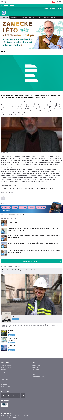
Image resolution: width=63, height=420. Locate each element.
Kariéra (34, 372)
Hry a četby (5, 207)
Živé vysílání (40, 207)
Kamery (60, 8)
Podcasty (4, 384)
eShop (3, 372)
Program (46, 8)
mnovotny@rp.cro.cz (47, 188)
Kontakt (34, 374)
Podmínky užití (19, 415)
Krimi (14, 207)
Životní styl (4, 18)
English (26, 415)
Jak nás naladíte (36, 365)
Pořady (21, 18)
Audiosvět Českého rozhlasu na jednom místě (12, 214)
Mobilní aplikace (6, 386)
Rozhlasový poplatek (38, 376)
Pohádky (22, 207)
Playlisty (38, 18)
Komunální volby (6, 367)
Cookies (3, 415)
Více (56, 18)
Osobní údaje (10, 415)
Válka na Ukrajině (6, 365)
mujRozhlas (4, 203)
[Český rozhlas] (6, 2)
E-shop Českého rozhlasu (10, 266)
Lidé (44, 18)
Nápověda (35, 367)
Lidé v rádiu (35, 369)
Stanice (3, 369)
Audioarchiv (53, 8)
